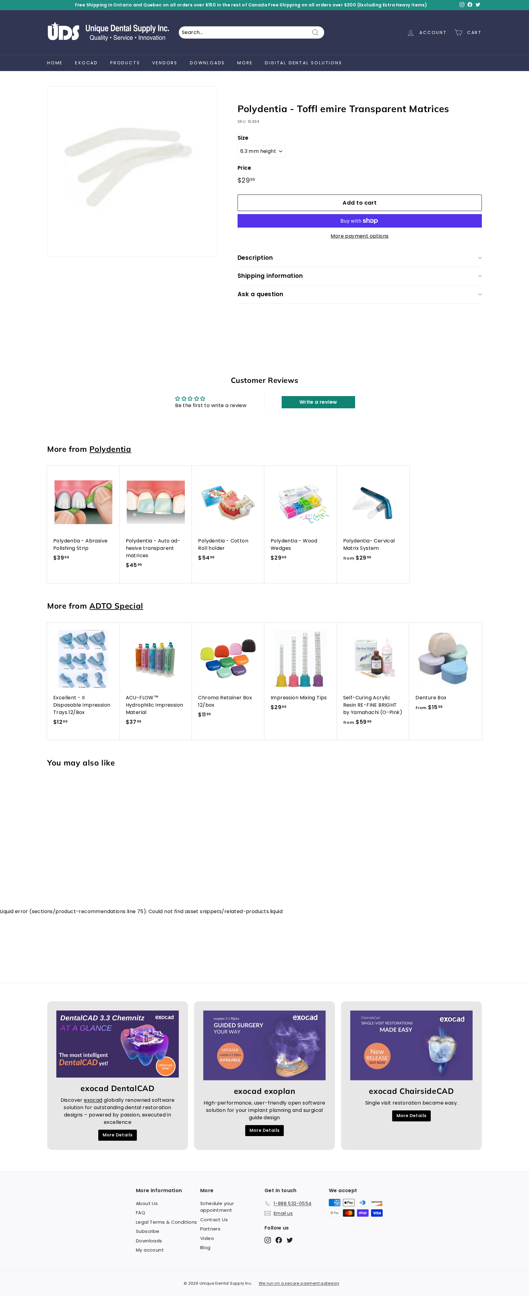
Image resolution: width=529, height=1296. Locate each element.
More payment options (359, 236)
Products (125, 63)
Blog (205, 1247)
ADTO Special (116, 605)
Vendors (165, 63)
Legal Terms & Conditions (166, 1222)
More (245, 63)
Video (207, 1238)
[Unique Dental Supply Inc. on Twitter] (290, 1239)
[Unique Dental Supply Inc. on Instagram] (267, 1239)
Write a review (318, 402)
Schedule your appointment (217, 1207)
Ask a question (260, 294)
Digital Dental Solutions (303, 63)
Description (255, 258)
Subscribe (147, 1231)
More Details (118, 1135)
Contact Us (214, 1219)
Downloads (207, 63)
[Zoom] (132, 171)
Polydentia (110, 449)
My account (150, 1250)
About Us (147, 1203)
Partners (210, 1229)
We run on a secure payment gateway (299, 1283)
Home (55, 63)
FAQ (140, 1212)
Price (244, 168)
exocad (86, 63)
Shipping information (270, 276)
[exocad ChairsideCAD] (411, 1046)
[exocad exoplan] (264, 1046)
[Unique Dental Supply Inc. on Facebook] (279, 1239)
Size (243, 138)
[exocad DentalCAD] (117, 1044)
